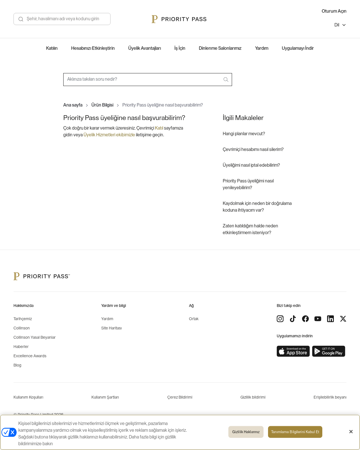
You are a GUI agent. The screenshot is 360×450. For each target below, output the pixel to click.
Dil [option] (336, 25)
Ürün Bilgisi (102, 105)
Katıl (159, 128)
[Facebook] (305, 318)
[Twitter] (343, 318)
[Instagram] (280, 318)
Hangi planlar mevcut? (244, 134)
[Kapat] (351, 432)
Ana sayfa (72, 105)
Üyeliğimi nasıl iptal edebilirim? (251, 165)
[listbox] (340, 25)
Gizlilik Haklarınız (246, 432)
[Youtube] (317, 318)
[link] (293, 351)
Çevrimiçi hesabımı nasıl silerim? (253, 149)
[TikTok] (292, 318)
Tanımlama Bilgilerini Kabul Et (295, 432)
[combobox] (147, 79)
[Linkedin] (330, 318)
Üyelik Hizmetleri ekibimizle (109, 135)
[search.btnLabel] (226, 79)
